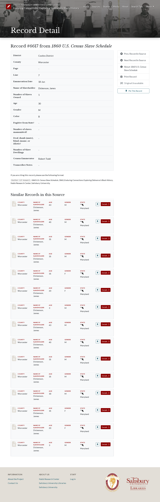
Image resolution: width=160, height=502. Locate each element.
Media (116, 6)
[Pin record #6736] (97, 427)
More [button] (149, 6)
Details (105, 204)
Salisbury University (48, 487)
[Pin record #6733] (97, 376)
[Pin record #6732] (97, 359)
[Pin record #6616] (97, 256)
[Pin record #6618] (97, 273)
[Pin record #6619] (97, 290)
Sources (96, 6)
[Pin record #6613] (97, 204)
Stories (106, 6)
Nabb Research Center (49, 479)
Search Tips (137, 6)
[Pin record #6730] (97, 324)
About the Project (16, 479)
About (125, 6)
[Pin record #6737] (97, 444)
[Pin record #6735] (97, 410)
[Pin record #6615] (97, 238)
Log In (73, 479)
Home (86, 6)
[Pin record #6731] (97, 341)
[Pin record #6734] (97, 393)
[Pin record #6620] (97, 307)
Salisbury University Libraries (52, 483)
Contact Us (13, 483)
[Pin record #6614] (97, 221)
